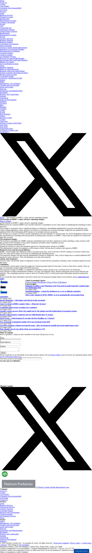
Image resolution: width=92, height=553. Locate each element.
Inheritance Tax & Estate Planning (12, 49)
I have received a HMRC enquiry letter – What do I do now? (23, 304)
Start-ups (3, 89)
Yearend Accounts (6, 17)
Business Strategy (6, 42)
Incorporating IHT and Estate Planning (13, 60)
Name (2, 338)
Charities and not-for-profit (9, 85)
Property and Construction (9, 94)
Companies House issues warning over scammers (18, 307)
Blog (1, 105)
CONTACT (4, 132)
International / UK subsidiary (10, 84)
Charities (3, 109)
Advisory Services (6, 39)
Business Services (6, 15)
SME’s (2, 82)
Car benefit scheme (7, 76)
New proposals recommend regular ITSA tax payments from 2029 (25, 322)
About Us (3, 3)
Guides (2, 110)
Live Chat (81, 551)
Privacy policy (75, 543)
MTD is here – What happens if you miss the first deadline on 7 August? (27, 318)
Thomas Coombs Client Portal (10, 123)
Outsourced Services (7, 30)
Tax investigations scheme (9, 64)
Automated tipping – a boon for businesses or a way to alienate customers (53, 291)
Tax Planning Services (8, 57)
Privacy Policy (56, 355)
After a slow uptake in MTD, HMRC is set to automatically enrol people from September (42, 296)
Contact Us (4, 500)
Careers (2, 4)
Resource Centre (6, 118)
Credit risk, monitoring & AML (11, 78)
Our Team (3, 10)
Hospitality (4, 93)
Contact (2, 119)
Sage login (4, 125)
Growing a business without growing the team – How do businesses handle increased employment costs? (39, 325)
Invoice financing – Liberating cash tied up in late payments (22, 300)
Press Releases (5, 114)
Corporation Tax (6, 28)
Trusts (2, 66)
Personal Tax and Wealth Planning (12, 58)
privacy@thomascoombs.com (10, 357)
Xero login (4, 127)
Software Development (8, 100)
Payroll (2, 24)
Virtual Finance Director (8, 31)
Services (3, 12)
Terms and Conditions (61, 543)
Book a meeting (5, 221)
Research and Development (10, 512)
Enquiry (3, 346)
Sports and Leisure (6, 87)
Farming (3, 96)
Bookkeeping (5, 19)
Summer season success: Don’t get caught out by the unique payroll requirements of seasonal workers (38, 311)
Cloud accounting (6, 55)
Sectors (2, 80)
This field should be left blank (10, 359)
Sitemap (4, 545)
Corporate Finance (6, 53)
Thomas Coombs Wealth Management (13, 48)
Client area (4, 121)
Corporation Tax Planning (9, 44)
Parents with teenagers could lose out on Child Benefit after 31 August (26, 315)
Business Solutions (6, 67)
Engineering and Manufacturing (11, 91)
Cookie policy (87, 543)
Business (3, 107)
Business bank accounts (8, 75)
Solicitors (3, 102)
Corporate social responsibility (10, 8)
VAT (1, 26)
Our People (4, 498)
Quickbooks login (6, 128)
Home (2, 218)
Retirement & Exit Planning (10, 51)
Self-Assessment (6, 46)
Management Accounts (8, 21)
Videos (2, 116)
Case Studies (4, 6)
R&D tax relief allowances (9, 69)
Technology (4, 98)
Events (2, 112)
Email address (5, 342)
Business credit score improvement (12, 71)
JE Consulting (24, 545)
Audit (2, 13)
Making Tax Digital (7, 62)
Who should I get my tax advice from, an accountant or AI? (22, 329)
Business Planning (6, 40)
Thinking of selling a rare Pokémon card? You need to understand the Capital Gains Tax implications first (57, 287)
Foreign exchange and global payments (14, 73)
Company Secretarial (7, 22)
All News (3, 103)
